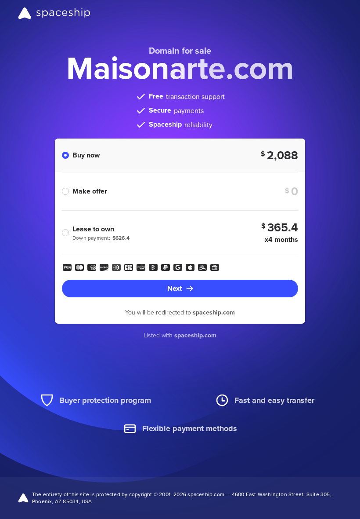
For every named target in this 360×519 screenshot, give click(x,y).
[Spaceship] (54, 13)
